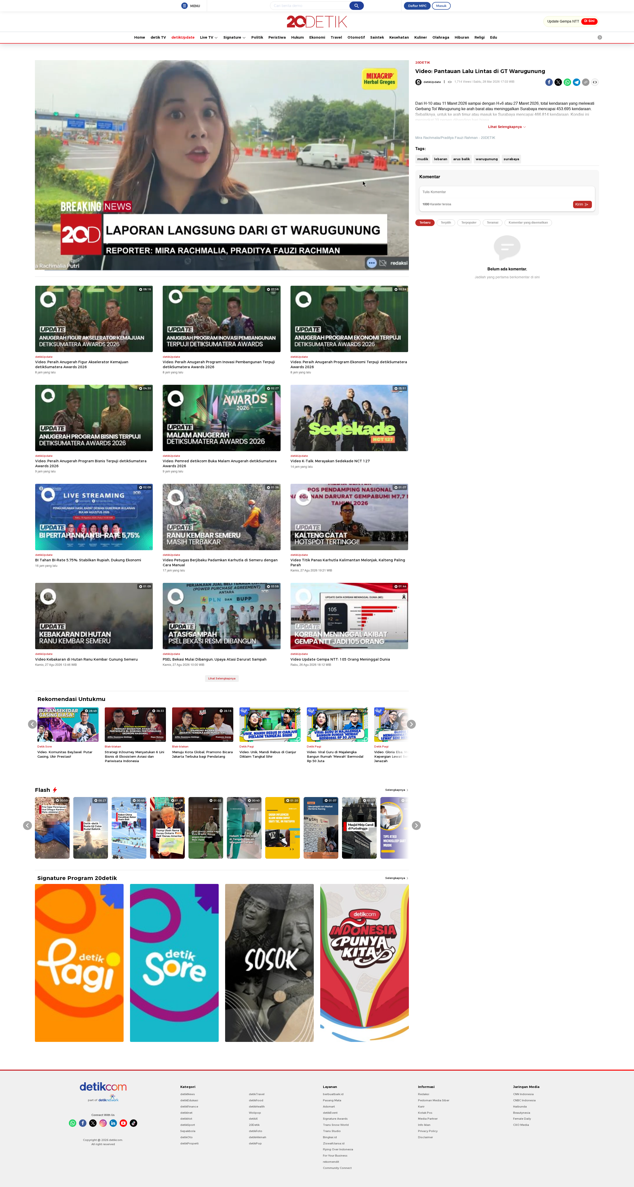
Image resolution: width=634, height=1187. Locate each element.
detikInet (186, 1112)
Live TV (207, 37)
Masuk (441, 6)
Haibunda (520, 1106)
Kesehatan (399, 37)
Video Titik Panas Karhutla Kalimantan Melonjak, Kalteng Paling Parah (348, 562)
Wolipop (255, 1112)
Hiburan (462, 37)
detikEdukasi (189, 1100)
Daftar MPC (417, 6)
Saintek (377, 37)
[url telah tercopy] (585, 82)
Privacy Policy (428, 1131)
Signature (232, 37)
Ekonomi (317, 37)
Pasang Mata (332, 1100)
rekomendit (331, 1161)
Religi (480, 37)
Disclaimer (425, 1137)
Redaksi (423, 1094)
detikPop (255, 1143)
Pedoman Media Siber (433, 1100)
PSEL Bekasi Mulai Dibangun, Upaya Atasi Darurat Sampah (214, 659)
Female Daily (522, 1118)
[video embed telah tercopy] (595, 82)
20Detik (254, 1125)
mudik (422, 159)
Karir (421, 1106)
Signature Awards (335, 1118)
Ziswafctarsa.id (333, 1143)
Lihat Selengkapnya (222, 678)
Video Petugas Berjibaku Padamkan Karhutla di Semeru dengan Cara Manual (220, 562)
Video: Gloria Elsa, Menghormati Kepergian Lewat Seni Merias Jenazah (400, 756)
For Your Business (335, 1155)
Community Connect (337, 1168)
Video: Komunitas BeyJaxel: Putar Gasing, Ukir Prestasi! (64, 754)
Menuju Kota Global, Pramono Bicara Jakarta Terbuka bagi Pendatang (202, 754)
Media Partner (428, 1118)
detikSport (187, 1125)
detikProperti (189, 1143)
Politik (257, 37)
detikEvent (330, 1112)
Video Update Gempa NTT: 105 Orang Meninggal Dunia (340, 659)
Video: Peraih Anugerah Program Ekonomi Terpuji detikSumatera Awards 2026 (349, 364)
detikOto (186, 1137)
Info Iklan (424, 1125)
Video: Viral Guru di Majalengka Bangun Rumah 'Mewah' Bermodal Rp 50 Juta (335, 756)
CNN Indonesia (523, 1094)
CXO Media (521, 1125)
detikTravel (256, 1094)
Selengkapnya (395, 790)
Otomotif (356, 37)
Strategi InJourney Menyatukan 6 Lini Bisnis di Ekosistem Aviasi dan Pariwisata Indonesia (134, 756)
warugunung (487, 159)
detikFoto (255, 1131)
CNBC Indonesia (524, 1100)
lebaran (440, 159)
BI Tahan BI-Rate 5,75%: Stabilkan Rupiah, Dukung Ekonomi (88, 560)
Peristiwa (277, 37)
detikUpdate (183, 37)
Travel (336, 37)
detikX (253, 1118)
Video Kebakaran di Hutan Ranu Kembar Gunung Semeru (86, 659)
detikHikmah (257, 1137)
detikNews (187, 1094)
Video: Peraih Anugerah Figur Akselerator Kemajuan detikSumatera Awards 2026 (81, 364)
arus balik (461, 159)
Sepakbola (187, 1131)
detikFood (256, 1100)
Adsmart (329, 1106)
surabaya (511, 159)
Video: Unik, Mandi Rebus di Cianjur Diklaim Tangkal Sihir (267, 754)
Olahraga (440, 37)
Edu (493, 37)
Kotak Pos (425, 1112)
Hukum (297, 37)
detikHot (186, 1118)
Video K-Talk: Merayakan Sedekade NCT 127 (330, 461)
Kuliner (420, 37)
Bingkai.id (330, 1137)
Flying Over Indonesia (338, 1149)
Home (139, 37)
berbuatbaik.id (333, 1094)
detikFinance (189, 1106)
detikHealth (257, 1106)
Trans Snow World (336, 1125)
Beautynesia (521, 1112)
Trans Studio (332, 1131)
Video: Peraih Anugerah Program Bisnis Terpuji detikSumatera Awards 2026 (91, 463)
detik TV (158, 37)
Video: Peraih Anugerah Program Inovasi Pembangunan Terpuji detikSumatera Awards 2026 (219, 364)
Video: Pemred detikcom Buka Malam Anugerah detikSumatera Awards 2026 (220, 463)
